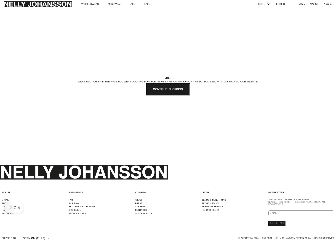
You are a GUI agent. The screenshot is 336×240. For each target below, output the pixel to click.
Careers (140, 207)
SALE (147, 4)
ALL (133, 4)
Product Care (77, 213)
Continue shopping (168, 89)
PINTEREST (8, 213)
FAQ (71, 200)
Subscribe (277, 223)
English (281, 4)
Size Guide (75, 210)
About (138, 200)
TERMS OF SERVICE (212, 207)
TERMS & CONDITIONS (214, 200)
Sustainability (143, 213)
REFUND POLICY (210, 210)
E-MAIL (5, 200)
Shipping (74, 203)
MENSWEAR (114, 4)
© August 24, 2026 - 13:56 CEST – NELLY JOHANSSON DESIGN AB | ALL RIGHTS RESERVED (286, 238)
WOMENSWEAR (90, 4)
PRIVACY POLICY (210, 203)
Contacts (141, 210)
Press (138, 203)
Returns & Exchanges (82, 207)
